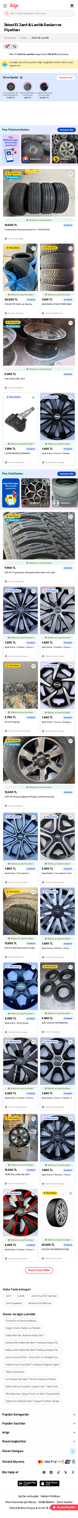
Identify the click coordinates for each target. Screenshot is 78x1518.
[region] (40, 90)
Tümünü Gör (66, 77)
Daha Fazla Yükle (39, 1270)
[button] (5, 6)
